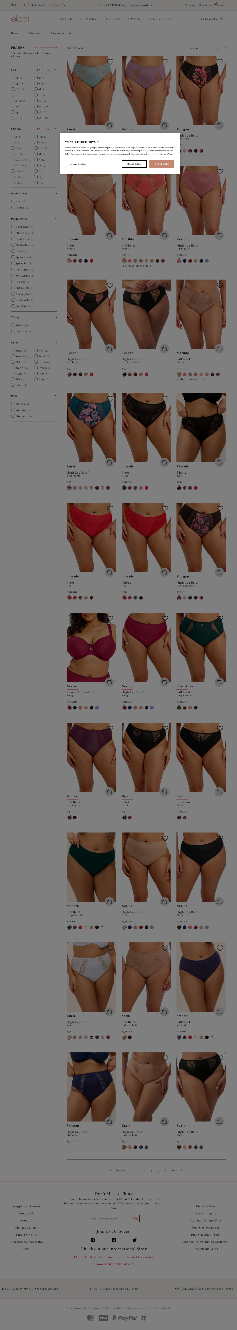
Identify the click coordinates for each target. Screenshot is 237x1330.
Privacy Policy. (166, 154)
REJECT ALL (134, 164)
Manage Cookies (78, 164)
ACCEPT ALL (162, 164)
